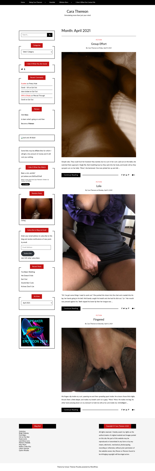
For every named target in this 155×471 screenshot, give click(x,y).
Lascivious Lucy (24, 441)
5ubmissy (22, 431)
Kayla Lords (23, 439)
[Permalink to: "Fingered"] (99, 360)
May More (22, 445)
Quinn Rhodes (24, 450)
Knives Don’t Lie (27, 286)
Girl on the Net (24, 437)
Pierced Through (39, 96)
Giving (23, 220)
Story (26, 115)
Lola (98, 186)
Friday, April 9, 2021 (105, 48)
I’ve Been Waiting (28, 272)
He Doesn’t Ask (27, 276)
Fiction (99, 40)
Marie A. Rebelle (24, 443)
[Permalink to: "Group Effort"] (99, 104)
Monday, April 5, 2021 (105, 190)
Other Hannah (24, 448)
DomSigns (22, 435)
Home (23, 2)
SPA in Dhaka (26, 96)
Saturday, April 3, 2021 (105, 324)
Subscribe (28, 253)
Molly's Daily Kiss (25, 446)
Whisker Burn (63, 2)
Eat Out (34, 87)
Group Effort (99, 44)
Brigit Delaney (24, 433)
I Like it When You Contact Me (85, 2)
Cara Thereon (77, 11)
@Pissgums (25, 173)
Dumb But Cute (27, 283)
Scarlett (23, 84)
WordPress (94, 467)
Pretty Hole (33, 84)
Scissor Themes (70, 467)
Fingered (98, 319)
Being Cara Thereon (35, 2)
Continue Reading (71, 175)
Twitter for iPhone (26, 178)
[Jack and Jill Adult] (28, 138)
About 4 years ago (26, 176)
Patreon (31, 124)
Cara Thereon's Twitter (40, 176)
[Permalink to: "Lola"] (99, 242)
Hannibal (52, 2)
